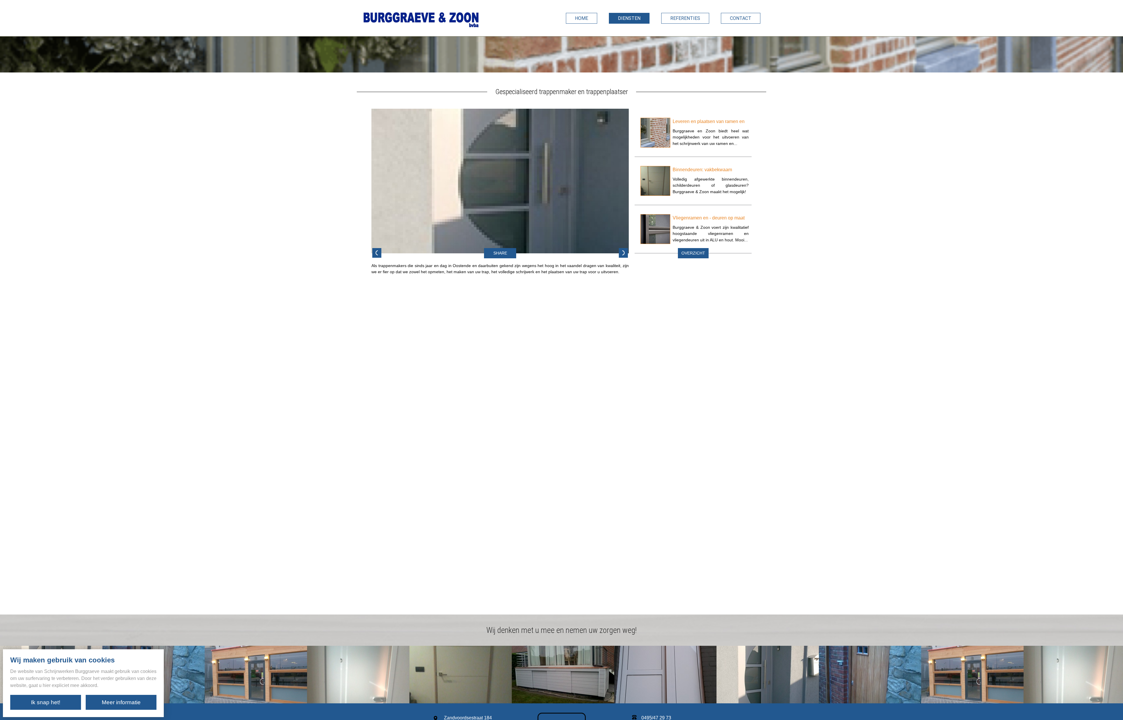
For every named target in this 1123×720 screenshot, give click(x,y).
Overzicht (693, 253)
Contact (740, 18)
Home (581, 18)
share (500, 253)
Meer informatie (121, 702)
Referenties (685, 18)
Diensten (629, 18)
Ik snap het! (45, 702)
